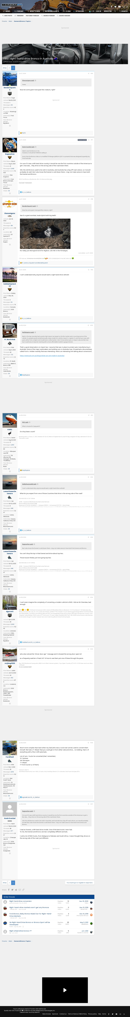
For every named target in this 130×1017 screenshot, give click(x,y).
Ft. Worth (12, 361)
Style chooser (46, 1014)
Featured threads (32, 16)
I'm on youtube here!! (25, 667)
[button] (79, 11)
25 (10, 622)
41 (10, 166)
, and (35, 263)
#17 (92, 140)
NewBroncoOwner (82, 933)
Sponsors (55, 1014)
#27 (91, 804)
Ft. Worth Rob (9, 339)
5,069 (12, 624)
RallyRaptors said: (28, 332)
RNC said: (25, 422)
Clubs (68, 11)
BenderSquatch (10, 89)
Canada (13, 307)
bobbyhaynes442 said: (29, 484)
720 (12, 354)
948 (12, 508)
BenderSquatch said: (29, 206)
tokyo (86, 903)
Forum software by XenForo (29, 1009)
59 (11, 302)
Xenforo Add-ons (30, 1012)
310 (12, 105)
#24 (91, 597)
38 (10, 828)
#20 (91, 325)
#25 (91, 649)
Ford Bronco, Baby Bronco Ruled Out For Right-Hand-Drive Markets (30, 915)
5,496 (12, 168)
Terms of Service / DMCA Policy (77, 1014)
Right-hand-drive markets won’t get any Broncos (29, 907)
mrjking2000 (10, 663)
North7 (11, 926)
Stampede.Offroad (82, 915)
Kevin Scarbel (9, 818)
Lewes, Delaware (8, 515)
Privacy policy (92, 1014)
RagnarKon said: (27, 544)
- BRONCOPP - (13, 909)
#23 (91, 537)
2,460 (12, 445)
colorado (13, 631)
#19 (92, 270)
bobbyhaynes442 (10, 285)
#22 (91, 477)
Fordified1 (10, 757)
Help (99, 1014)
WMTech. (40, 1010)
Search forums (49, 16)
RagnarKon (8, 62)
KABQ (10, 429)
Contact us (63, 1014)
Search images (64, 16)
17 (10, 442)
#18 (92, 199)
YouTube (21, 183)
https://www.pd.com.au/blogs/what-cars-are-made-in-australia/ (42, 356)
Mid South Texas (7, 779)
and (31, 642)
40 (10, 352)
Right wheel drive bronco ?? (20, 931)
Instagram (28, 183)
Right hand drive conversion (20, 901)
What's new (35, 11)
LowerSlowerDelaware (9, 492)
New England (8, 176)
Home (104, 1014)
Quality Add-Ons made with (13, 1010)
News (7, 11)
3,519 (12, 772)
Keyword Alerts (52, 11)
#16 (92, 73)
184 (12, 225)
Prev (5, 68)
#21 (92, 415)
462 (12, 678)
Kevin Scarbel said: (28, 147)
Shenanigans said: (28, 80)
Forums (20, 11)
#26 (91, 743)
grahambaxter (14, 903)
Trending (20, 16)
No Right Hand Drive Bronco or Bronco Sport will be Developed (29, 923)
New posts (8, 16)
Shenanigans (9, 213)
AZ (11, 232)
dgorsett (9, 611)
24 (10, 675)
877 (12, 831)
